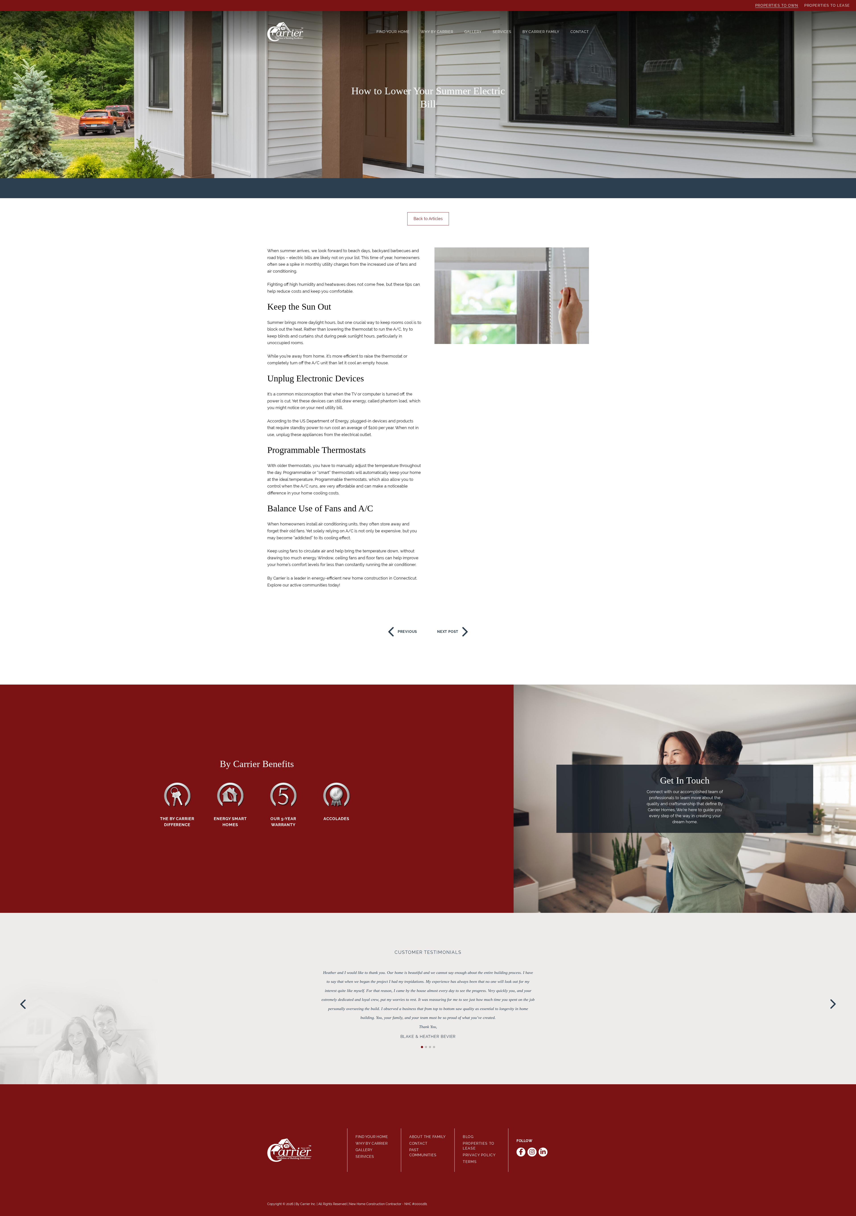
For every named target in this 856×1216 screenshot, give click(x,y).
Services (502, 32)
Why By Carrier (437, 32)
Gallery (473, 32)
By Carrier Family (541, 32)
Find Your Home (393, 32)
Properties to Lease (827, 5)
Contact (579, 32)
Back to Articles (428, 218)
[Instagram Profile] (532, 1152)
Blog (468, 1137)
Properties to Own (776, 5)
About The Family (427, 1137)
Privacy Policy (479, 1155)
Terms (470, 1162)
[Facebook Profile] (521, 1152)
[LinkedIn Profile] (543, 1152)
